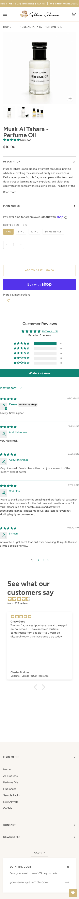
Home (7, 26)
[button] (11, 139)
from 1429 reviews (18, 603)
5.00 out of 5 (50, 331)
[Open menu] (9, 14)
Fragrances (9, 788)
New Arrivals (10, 801)
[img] (8, 399)
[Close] (70, 865)
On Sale (7, 808)
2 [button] (38, 560)
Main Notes (11, 206)
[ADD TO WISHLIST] (8, 301)
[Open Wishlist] (73, 893)
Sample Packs (11, 795)
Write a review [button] (39, 373)
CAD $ (38, 852)
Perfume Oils (10, 782)
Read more (9, 192)
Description (12, 161)
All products (10, 775)
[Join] (64, 882)
